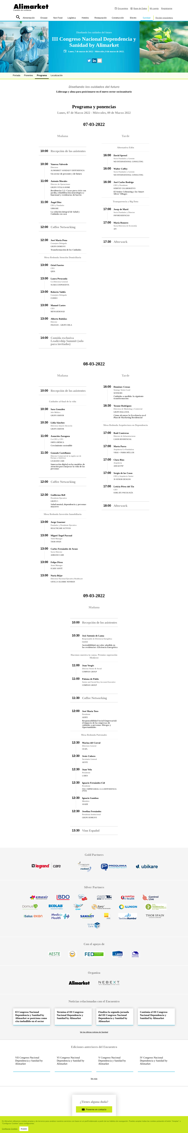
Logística (72, 18)
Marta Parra (120, 446)
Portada (16, 75)
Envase (44, 18)
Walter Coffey (121, 168)
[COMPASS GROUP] (84, 868)
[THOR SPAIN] (155, 917)
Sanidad (146, 18)
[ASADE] (135, 955)
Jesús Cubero (88, 756)
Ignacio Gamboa (90, 798)
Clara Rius (119, 460)
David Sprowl (120, 155)
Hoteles (85, 18)
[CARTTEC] (104, 899)
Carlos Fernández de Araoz (64, 549)
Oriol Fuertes (57, 265)
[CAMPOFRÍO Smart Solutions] (83, 899)
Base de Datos (140, 8)
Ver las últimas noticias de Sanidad (94, 1032)
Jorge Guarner (58, 522)
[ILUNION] (128, 908)
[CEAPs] (72, 955)
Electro (133, 18)
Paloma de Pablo (90, 679)
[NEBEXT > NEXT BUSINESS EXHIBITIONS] (109, 984)
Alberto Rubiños (59, 319)
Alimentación (29, 18)
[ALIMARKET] (79, 984)
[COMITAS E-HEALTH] (127, 899)
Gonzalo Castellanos (61, 453)
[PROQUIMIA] (114, 868)
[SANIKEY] (86, 917)
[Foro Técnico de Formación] (101, 908)
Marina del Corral (91, 743)
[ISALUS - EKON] (33, 917)
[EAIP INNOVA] (78, 908)
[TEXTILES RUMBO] (127, 917)
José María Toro (90, 711)
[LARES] (117, 955)
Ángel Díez (56, 202)
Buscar (18, 17)
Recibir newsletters (164, 18)
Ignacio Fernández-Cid (93, 783)
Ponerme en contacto (96, 1109)
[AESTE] (54, 955)
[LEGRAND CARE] (49, 868)
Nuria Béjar (57, 575)
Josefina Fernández (91, 811)
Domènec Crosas (122, 387)
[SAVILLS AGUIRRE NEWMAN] (107, 917)
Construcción (118, 18)
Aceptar (24, 1129)
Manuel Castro (58, 305)
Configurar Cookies (10, 1129)
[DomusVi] (30, 908)
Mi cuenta (154, 8)
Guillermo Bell (58, 495)
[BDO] (63, 899)
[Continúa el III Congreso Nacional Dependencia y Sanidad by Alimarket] (156, 1016)
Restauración (101, 18)
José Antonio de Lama (93, 635)
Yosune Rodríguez (122, 406)
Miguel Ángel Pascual (61, 535)
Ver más (94, 1079)
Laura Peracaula (59, 278)
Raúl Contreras (121, 433)
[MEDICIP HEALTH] (60, 917)
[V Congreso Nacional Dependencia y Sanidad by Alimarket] (114, 1063)
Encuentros (123, 8)
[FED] (94, 955)
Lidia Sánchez (58, 422)
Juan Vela (87, 769)
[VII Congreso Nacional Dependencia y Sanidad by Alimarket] (31, 1063)
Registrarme (166, 8)
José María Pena (59, 240)
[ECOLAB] (55, 908)
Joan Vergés (88, 665)
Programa (42, 75)
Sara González (58, 409)
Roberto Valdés (58, 292)
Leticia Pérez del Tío (124, 486)
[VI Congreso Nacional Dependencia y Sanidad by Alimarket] (73, 1063)
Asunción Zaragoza (60, 436)
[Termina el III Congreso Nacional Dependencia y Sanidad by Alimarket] (73, 1016)
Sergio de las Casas (123, 473)
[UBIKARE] (147, 868)
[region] (94, 1124)
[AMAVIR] (38, 899)
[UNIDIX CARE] (94, 927)
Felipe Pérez (57, 562)
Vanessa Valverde (59, 164)
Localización (57, 75)
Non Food (57, 18)
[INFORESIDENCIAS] (155, 908)
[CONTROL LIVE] (150, 899)
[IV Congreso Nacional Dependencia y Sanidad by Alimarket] (156, 1063)
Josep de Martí (121, 209)
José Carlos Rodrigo (124, 182)
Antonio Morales (59, 181)
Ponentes (28, 75)
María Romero (121, 222)
